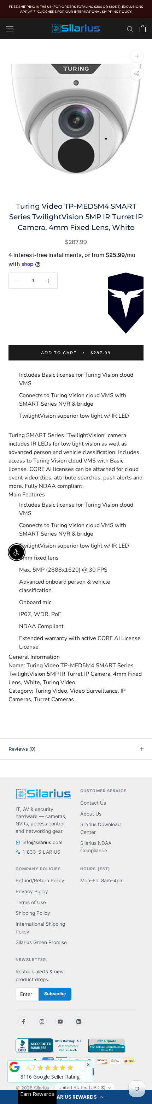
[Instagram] (42, 1021)
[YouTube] (60, 1021)
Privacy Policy (32, 891)
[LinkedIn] (78, 1021)
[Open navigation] (9, 28)
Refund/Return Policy (40, 880)
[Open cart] (143, 28)
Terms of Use (31, 902)
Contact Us (93, 803)
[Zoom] (137, 55)
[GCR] (14, 1067)
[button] (76, 1097)
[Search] (130, 28)
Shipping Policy (33, 913)
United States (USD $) (82, 1087)
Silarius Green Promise (41, 942)
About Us (90, 814)
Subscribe (55, 993)
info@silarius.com (43, 842)
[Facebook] (23, 1021)
